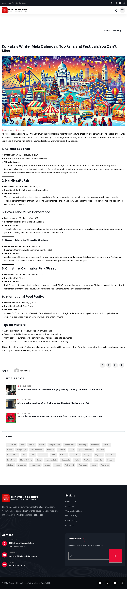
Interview (43, 455)
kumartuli (75, 455)
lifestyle (87, 455)
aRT (22, 445)
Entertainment (36, 450)
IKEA (32, 455)
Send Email (13, 553)
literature (111, 455)
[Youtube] (120, 3)
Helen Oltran (12, 455)
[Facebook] (111, 3)
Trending (116, 30)
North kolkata (51, 460)
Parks (77, 460)
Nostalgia (66, 460)
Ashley (31, 445)
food (72, 450)
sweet (47, 465)
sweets (57, 465)
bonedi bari (69, 445)
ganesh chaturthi (86, 450)
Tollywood (69, 465)
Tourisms (83, 465)
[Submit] (115, 556)
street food (35, 465)
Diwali (9, 450)
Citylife (107, 445)
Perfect (87, 460)
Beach (41, 445)
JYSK (53, 455)
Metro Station (26, 460)
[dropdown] (122, 10)
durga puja (21, 450)
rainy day (99, 460)
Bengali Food (54, 445)
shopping (22, 465)
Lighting (98, 455)
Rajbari (110, 460)
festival (62, 450)
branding (82, 445)
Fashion (50, 450)
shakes (10, 465)
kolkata (63, 455)
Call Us (11, 562)
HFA (24, 455)
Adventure (11, 445)
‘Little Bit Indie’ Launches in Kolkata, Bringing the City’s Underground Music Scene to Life (59, 389)
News (38, 460)
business (95, 445)
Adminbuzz (9, 130)
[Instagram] (116, 3)
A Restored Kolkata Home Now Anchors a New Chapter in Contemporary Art (53, 403)
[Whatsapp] (124, 3)
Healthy (100, 450)
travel (94, 465)
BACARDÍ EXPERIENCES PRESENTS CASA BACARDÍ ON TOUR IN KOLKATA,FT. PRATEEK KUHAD (60, 416)
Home (107, 30)
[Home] (15, 10)
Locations (11, 460)
